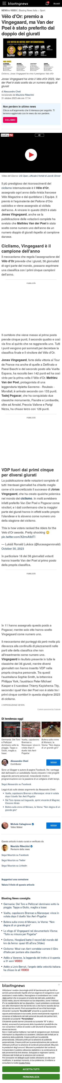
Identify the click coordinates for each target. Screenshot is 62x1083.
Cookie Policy (24, 1062)
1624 (4, 998)
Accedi (56, 3)
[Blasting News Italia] (18, 3)
